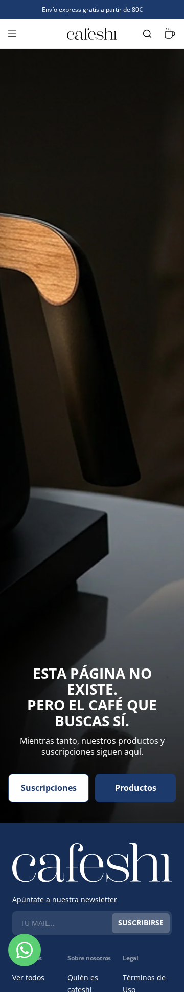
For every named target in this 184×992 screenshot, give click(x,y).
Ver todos (28, 977)
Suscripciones (49, 787)
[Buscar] (147, 34)
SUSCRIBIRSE (141, 923)
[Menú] (12, 34)
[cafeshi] (92, 34)
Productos (135, 787)
